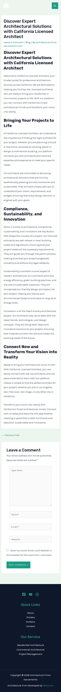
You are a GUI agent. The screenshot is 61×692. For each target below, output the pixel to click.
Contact (30, 626)
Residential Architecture (30, 645)
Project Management (30, 654)
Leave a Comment (14, 42)
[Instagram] (37, 594)
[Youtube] (30, 594)
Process (30, 617)
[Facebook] (24, 594)
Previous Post (10, 435)
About (30, 612)
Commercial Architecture (30, 649)
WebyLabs (48, 685)
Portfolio (30, 621)
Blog (28, 42)
